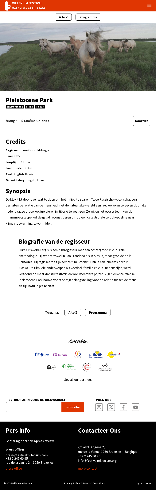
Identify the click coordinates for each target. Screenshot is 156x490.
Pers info (18, 430)
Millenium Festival (22, 483)
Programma (88, 17)
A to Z (63, 17)
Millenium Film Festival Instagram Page (99, 406)
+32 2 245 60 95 (17, 458)
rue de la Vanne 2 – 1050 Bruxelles (29, 462)
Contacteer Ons (99, 430)
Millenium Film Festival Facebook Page (123, 406)
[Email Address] (33, 407)
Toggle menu (144, 5)
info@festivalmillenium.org (97, 460)
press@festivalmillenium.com (27, 455)
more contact (87, 468)
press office (14, 468)
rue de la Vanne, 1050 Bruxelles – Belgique (107, 451)
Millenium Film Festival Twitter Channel (111, 406)
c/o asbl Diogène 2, (91, 447)
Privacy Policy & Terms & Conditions (84, 483)
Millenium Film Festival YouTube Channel (135, 406)
